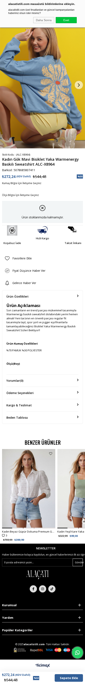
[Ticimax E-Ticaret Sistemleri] (42, 666)
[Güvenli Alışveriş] (48, 650)
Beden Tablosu (17, 417)
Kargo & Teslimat (19, 405)
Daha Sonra (44, 20)
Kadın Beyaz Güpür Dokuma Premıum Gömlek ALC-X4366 (28, 531)
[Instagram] (42, 588)
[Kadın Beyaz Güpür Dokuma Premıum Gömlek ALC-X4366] (28, 488)
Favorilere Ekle (50, 453)
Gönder (79, 562)
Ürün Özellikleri (17, 296)
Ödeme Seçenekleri (20, 393)
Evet (66, 20)
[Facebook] (33, 588)
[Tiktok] (51, 588)
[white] (37, 574)
